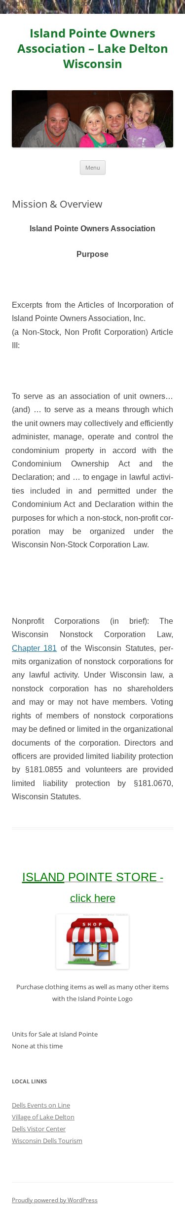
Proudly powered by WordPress (55, 1200)
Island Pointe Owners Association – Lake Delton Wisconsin (92, 49)
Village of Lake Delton (43, 1116)
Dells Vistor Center (39, 1128)
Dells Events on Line (41, 1105)
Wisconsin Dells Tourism (47, 1140)
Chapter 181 (34, 648)
